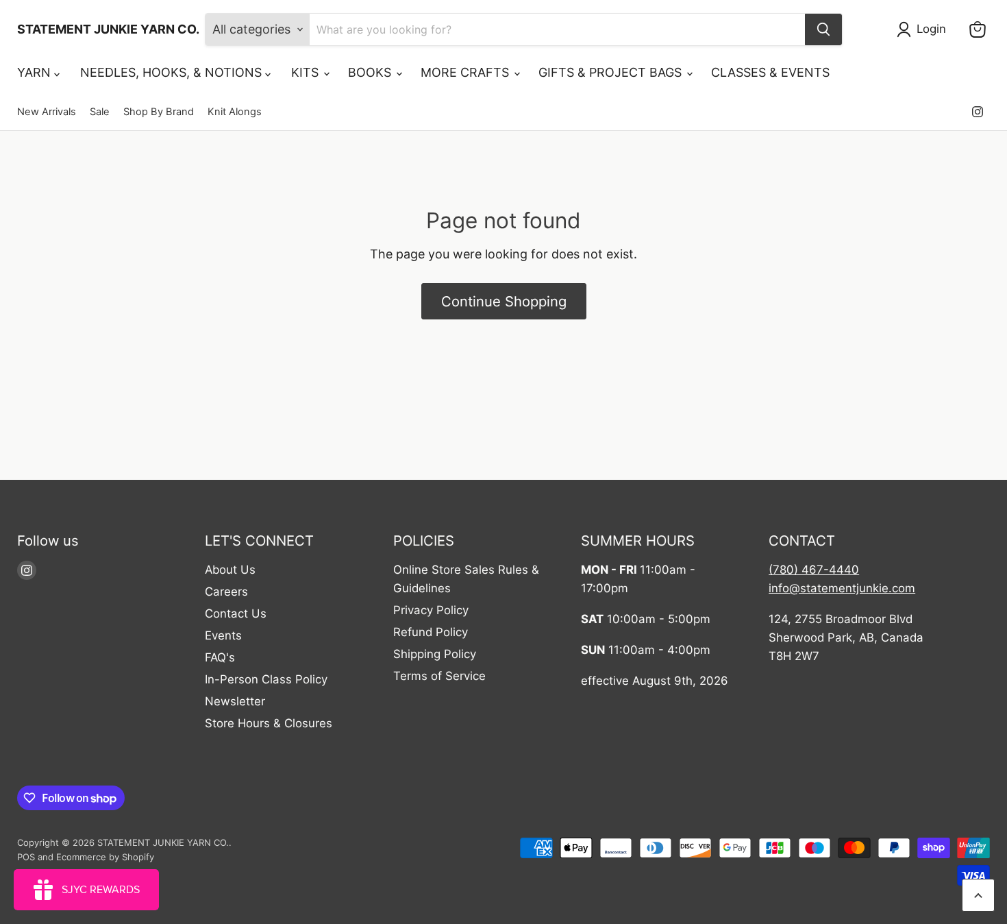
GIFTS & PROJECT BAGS (611, 72)
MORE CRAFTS (466, 72)
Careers (226, 591)
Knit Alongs (235, 112)
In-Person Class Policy (266, 679)
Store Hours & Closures (268, 723)
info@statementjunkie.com (842, 588)
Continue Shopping (504, 301)
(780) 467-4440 (814, 569)
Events (223, 635)
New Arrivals (46, 112)
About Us (230, 569)
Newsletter (235, 701)
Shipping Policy (434, 654)
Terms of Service (439, 676)
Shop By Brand (158, 112)
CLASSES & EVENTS (770, 72)
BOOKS (371, 72)
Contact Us (235, 613)
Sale (100, 112)
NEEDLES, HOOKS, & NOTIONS (172, 72)
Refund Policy (430, 632)
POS (26, 856)
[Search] (823, 29)
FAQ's (220, 657)
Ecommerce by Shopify (105, 856)
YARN (35, 72)
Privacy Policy (431, 610)
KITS (306, 72)
